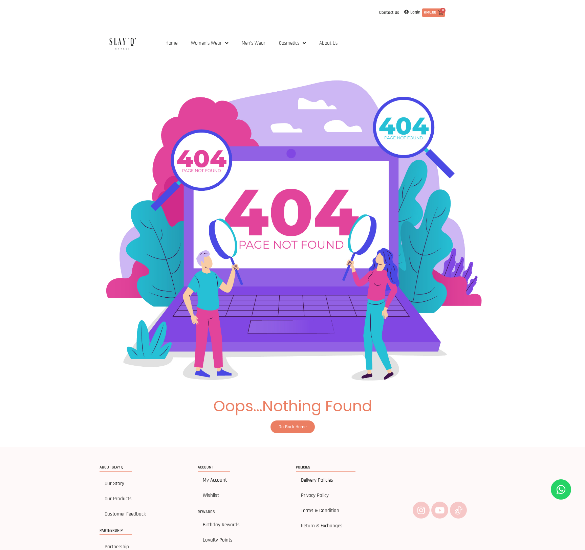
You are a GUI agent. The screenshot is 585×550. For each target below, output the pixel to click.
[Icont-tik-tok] (458, 510)
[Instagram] (421, 510)
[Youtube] (439, 510)
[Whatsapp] (561, 489)
